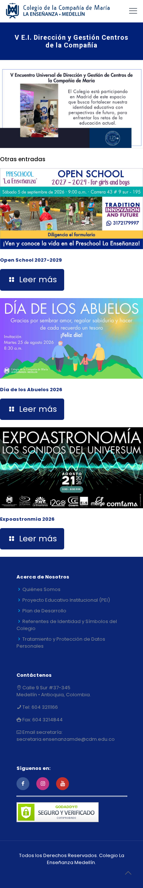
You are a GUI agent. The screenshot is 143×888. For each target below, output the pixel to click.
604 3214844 (47, 719)
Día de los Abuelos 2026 (31, 389)
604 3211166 (44, 707)
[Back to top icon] (128, 873)
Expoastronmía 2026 (27, 519)
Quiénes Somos (41, 589)
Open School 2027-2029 (31, 260)
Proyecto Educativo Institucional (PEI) (66, 600)
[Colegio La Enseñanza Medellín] (62, 11)
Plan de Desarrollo (44, 610)
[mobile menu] (133, 11)
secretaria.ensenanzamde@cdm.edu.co (65, 739)
